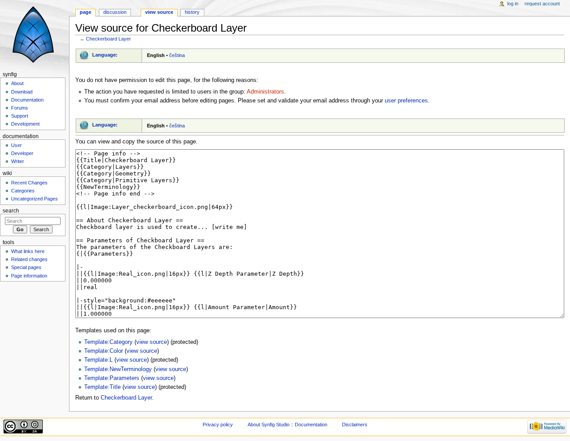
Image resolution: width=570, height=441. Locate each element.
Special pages (26, 267)
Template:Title (102, 387)
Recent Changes (29, 182)
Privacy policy (218, 424)
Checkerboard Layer (108, 38)
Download (22, 91)
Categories (23, 190)
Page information (29, 275)
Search (11, 210)
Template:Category (108, 342)
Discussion (114, 12)
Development (25, 124)
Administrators (265, 92)
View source (159, 12)
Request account (542, 3)
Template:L (98, 360)
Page (85, 12)
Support (19, 115)
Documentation (27, 99)
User (16, 145)
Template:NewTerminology (118, 369)
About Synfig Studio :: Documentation (287, 424)
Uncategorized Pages (34, 198)
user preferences (406, 101)
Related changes (29, 259)
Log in (512, 3)
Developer (22, 153)
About (17, 83)
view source (151, 342)
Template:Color (103, 351)
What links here (28, 251)
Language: (105, 54)
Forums (19, 107)
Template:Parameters (111, 378)
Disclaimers (354, 424)
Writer (17, 161)
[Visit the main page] (34, 34)
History (192, 12)
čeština (177, 55)
